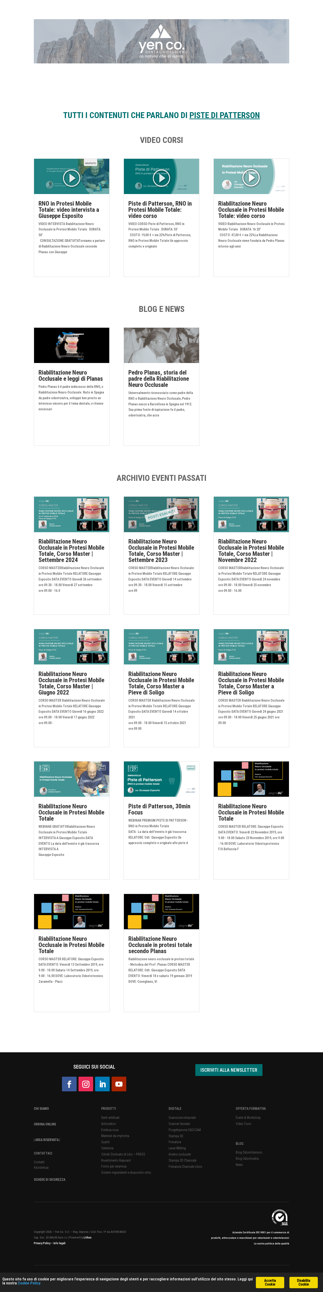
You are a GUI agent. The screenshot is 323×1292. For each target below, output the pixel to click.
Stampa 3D (176, 1136)
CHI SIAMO (41, 1109)
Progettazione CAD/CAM (185, 1130)
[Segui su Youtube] (119, 1084)
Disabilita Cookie (303, 1282)
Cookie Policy (29, 1283)
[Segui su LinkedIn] (102, 1084)
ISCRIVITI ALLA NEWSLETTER (229, 1070)
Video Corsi (243, 1124)
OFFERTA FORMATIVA (251, 1109)
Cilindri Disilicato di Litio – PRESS (123, 1154)
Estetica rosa (109, 1130)
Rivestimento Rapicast (116, 1160)
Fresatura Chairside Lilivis (185, 1166)
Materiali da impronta (115, 1136)
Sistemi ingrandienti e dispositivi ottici (126, 1172)
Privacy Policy (42, 1243)
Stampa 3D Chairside (182, 1160)
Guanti (105, 1142)
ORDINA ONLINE (45, 1124)
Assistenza (41, 1167)
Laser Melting (177, 1148)
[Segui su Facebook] (69, 1084)
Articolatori (108, 1124)
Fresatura (175, 1142)
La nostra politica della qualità (271, 1243)
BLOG (239, 1144)
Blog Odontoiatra (247, 1158)
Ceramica (107, 1148)
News (239, 1165)
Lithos (88, 1237)
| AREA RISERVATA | (47, 1140)
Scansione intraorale (182, 1117)
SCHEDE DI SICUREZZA (49, 1179)
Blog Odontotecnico (249, 1152)
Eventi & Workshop (248, 1117)
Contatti (39, 1162)
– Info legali (58, 1243)
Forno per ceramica (114, 1166)
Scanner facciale (179, 1124)
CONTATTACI (43, 1153)
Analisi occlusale (180, 1154)
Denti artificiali (110, 1117)
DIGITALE (175, 1109)
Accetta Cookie (270, 1282)
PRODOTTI (108, 1109)
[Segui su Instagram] (86, 1084)
